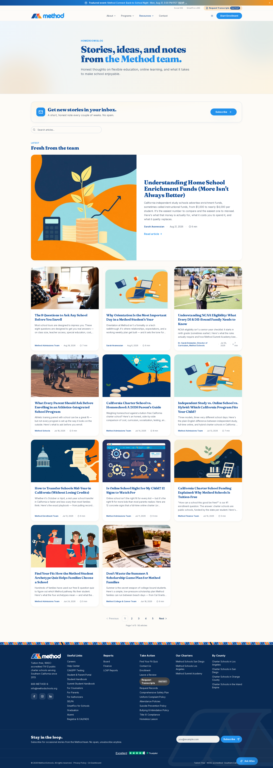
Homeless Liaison (149, 719)
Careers (71, 661)
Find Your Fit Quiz (149, 661)
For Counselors (75, 688)
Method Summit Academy (189, 673)
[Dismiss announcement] (270, 3)
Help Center (73, 666)
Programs (126, 15)
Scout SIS (178, 8)
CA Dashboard (94, 763)
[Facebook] (34, 696)
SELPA (70, 701)
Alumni (70, 714)
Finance (107, 666)
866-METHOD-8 (39, 684)
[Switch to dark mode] (212, 16)
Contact (163, 15)
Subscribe (221, 112)
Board (106, 661)
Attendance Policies (150, 701)
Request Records (149, 688)
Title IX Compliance (150, 714)
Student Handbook (77, 679)
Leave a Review (148, 674)
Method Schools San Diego (190, 661)
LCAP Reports (110, 670)
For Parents (73, 692)
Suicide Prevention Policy (153, 705)
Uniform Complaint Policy (153, 697)
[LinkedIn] (50, 696)
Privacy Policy (79, 763)
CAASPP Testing (75, 670)
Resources (145, 15)
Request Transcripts (224, 8)
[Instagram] (42, 696)
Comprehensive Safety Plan (154, 692)
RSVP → (182, 2)
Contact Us (145, 666)
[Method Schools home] (47, 16)
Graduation (73, 710)
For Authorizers (75, 697)
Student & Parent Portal (79, 674)
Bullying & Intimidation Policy (154, 710)
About (110, 15)
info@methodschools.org (44, 688)
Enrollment (145, 670)
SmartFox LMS (193, 8)
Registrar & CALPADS (78, 719)
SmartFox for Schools (78, 705)
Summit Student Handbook (81, 683)
